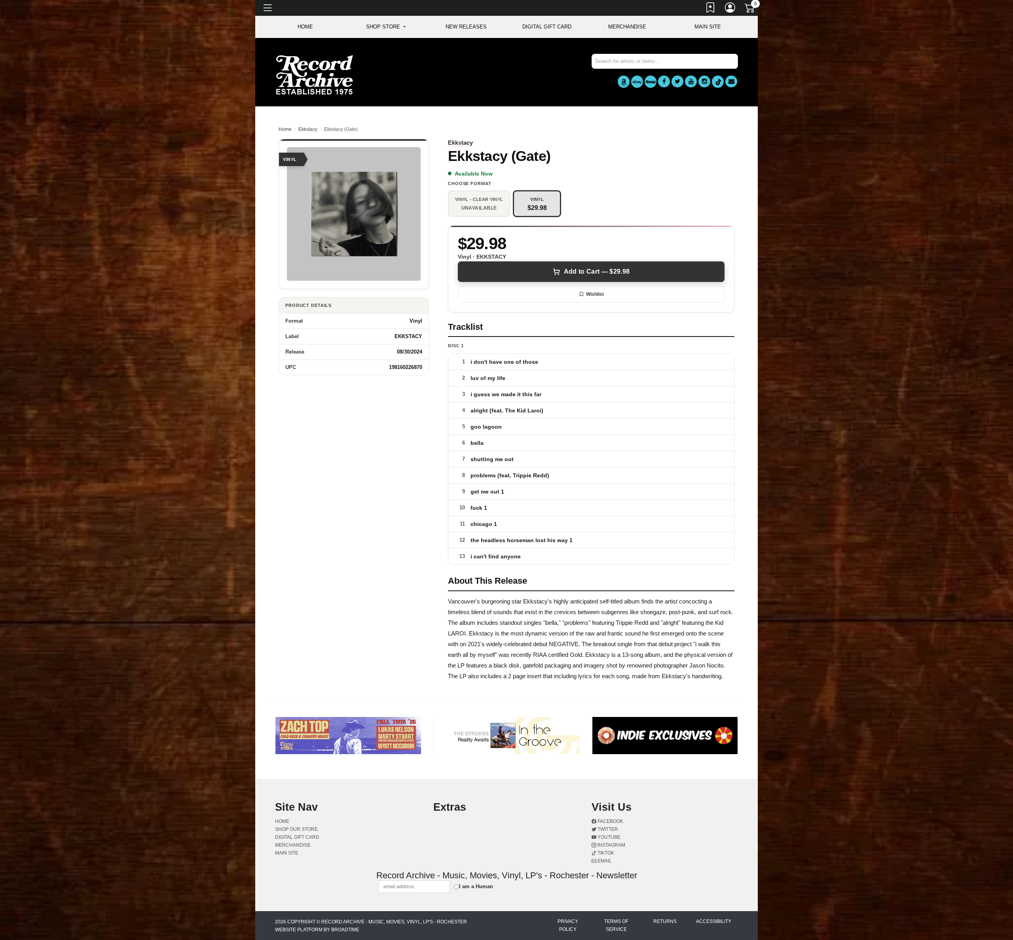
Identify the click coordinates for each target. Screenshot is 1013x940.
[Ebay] (637, 82)
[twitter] (677, 81)
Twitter (607, 829)
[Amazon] (623, 82)
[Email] (731, 81)
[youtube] (691, 81)
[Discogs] (650, 82)
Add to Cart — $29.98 (597, 271)
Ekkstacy (307, 129)
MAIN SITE (707, 27)
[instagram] (704, 81)
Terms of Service (616, 925)
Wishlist (595, 294)
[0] (750, 9)
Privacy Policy (568, 925)
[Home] (314, 75)
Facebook (609, 821)
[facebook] (664, 81)
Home (285, 129)
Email (604, 861)
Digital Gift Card (546, 27)
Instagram (610, 845)
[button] (386, 27)
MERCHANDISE (627, 27)
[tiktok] (718, 82)
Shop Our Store (296, 829)
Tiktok (605, 853)
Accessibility (713, 921)
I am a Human (476, 886)
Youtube (608, 837)
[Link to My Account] (730, 9)
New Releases (466, 27)
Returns (665, 921)
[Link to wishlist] (710, 9)
